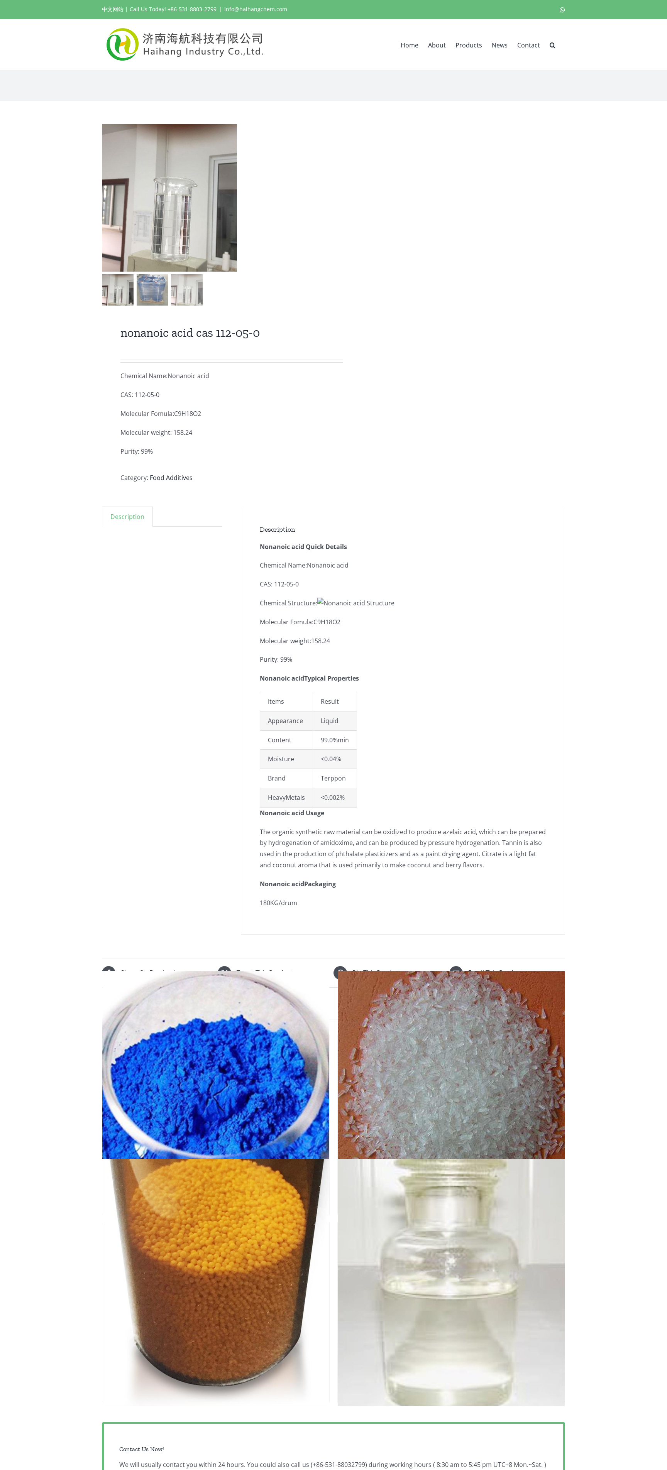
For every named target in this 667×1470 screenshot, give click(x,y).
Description (127, 516)
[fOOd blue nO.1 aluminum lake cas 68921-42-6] (215, 1094)
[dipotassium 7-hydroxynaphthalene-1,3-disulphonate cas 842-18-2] (451, 1094)
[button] (552, 44)
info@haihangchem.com (255, 9)
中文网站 (113, 9)
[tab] (127, 517)
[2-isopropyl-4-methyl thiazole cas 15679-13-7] (451, 1282)
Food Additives (171, 477)
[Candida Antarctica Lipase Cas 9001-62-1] (215, 1282)
